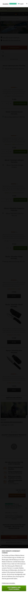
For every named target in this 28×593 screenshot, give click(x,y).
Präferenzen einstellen (8, 583)
